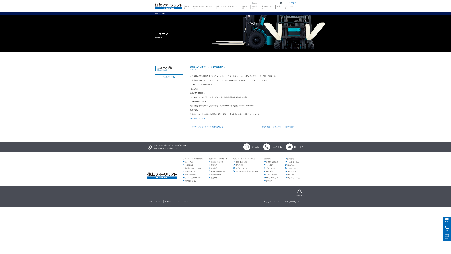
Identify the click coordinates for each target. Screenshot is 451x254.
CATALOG (255, 147)
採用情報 (254, 7)
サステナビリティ (272, 178)
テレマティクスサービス (193, 178)
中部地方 (214, 168)
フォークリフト (190, 162)
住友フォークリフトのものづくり (227, 7)
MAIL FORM (299, 147)
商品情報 (186, 7)
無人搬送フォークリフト (193, 168)
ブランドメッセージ (272, 174)
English (293, 2)
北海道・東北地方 (217, 162)
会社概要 (269, 165)
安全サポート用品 (191, 174)
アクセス (269, 181)
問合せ (278, 7)
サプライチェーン (241, 168)
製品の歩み (239, 165)
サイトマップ (291, 171)
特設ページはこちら (197, 118)
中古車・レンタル (267, 7)
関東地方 (214, 165)
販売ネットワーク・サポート (202, 7)
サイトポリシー (292, 174)
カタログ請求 (289, 7)
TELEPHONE (276, 147)
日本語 (288, 2)
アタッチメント (190, 171)
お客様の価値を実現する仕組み (246, 171)
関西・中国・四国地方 (218, 171)
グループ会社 (271, 168)
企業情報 (244, 7)
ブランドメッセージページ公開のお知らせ (207, 127)
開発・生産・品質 (241, 162)
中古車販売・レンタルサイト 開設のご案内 (278, 127)
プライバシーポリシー (294, 178)
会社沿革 (269, 171)
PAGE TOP (300, 195)
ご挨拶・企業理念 (272, 162)
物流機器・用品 (190, 181)
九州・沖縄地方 (216, 174)
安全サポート (215, 178)
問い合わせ (291, 165)
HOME (150, 201)
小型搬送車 (189, 165)
